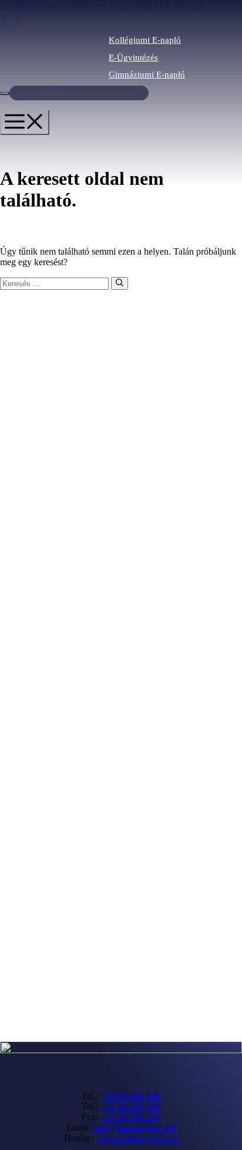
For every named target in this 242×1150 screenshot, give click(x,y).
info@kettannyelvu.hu (134, 1127)
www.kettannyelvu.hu (137, 1138)
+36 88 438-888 (130, 1106)
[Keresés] (119, 283)
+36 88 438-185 (130, 1117)
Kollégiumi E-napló (145, 40)
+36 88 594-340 (130, 1096)
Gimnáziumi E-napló (147, 74)
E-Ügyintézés (133, 57)
